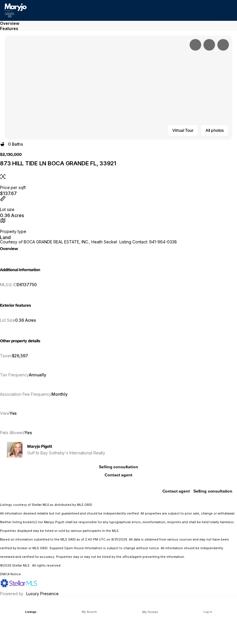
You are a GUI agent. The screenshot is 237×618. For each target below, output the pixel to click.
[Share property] (223, 45)
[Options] (195, 45)
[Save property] (209, 45)
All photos (214, 130)
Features (9, 28)
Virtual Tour (182, 130)
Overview (9, 23)
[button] (118, 88)
